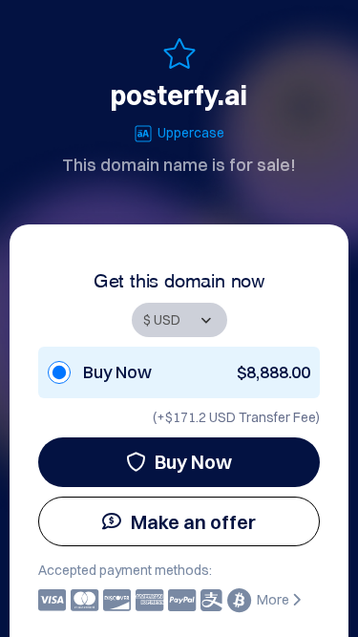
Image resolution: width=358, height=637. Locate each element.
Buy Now (193, 462)
